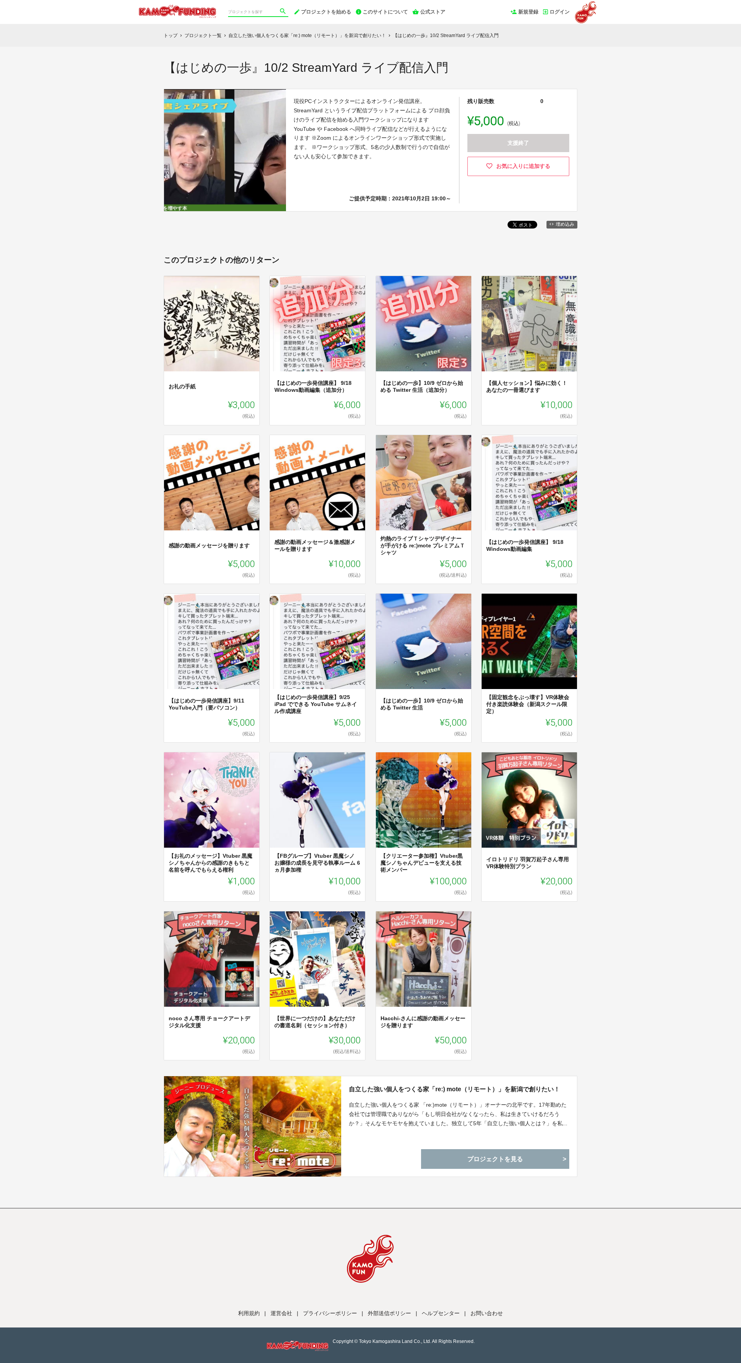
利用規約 (249, 1313)
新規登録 (528, 12)
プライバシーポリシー (330, 1313)
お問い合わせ (486, 1313)
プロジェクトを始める (326, 12)
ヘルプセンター (441, 1313)
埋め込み (565, 224)
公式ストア (432, 12)
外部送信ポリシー (389, 1313)
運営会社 (281, 1313)
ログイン (560, 12)
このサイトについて (385, 12)
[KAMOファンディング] (177, 8)
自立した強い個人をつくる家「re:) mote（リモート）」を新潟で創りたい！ (454, 1089)
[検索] (283, 12)
